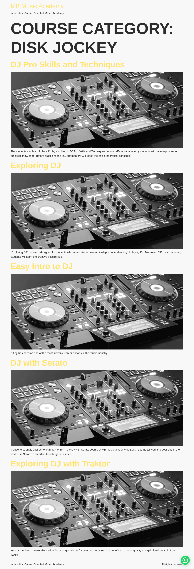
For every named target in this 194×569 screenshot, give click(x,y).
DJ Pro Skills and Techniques (68, 64)
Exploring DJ (36, 165)
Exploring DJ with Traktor (60, 463)
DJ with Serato (39, 362)
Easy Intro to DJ (42, 266)
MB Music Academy (37, 6)
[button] (185, 560)
